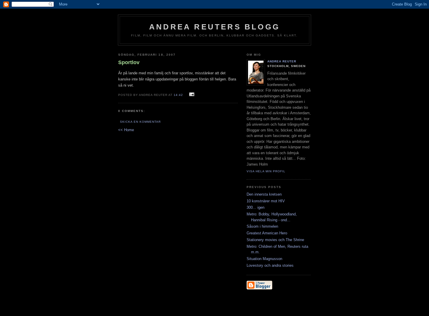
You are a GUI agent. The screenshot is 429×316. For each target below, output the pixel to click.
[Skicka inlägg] (191, 94)
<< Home (126, 130)
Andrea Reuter (281, 61)
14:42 (178, 94)
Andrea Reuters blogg (214, 26)
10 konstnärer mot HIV (266, 201)
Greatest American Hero (267, 233)
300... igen (255, 207)
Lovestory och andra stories (270, 265)
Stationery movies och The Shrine (275, 240)
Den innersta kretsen (264, 194)
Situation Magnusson (264, 259)
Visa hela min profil (266, 171)
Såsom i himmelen (262, 226)
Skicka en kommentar (140, 121)
